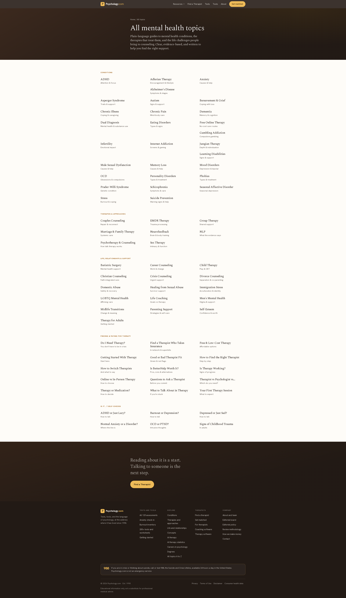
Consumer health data (233, 583)
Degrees (171, 551)
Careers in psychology (177, 547)
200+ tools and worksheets (146, 531)
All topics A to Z (174, 556)
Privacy (195, 583)
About (223, 4)
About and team (230, 515)
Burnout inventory (148, 524)
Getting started (146, 537)
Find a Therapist (195, 4)
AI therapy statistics (176, 542)
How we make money (232, 534)
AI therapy (172, 537)
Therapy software (203, 534)
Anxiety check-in (147, 520)
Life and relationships (177, 528)
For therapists (201, 524)
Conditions (172, 515)
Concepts (171, 532)
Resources (177, 4)
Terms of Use (205, 583)
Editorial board (229, 520)
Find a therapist (202, 515)
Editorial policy (229, 524)
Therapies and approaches (173, 522)
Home (132, 19)
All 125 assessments (148, 515)
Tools (215, 4)
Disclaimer (218, 583)
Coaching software (203, 529)
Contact (226, 539)
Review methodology (232, 529)
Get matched (237, 4)
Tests (207, 4)
